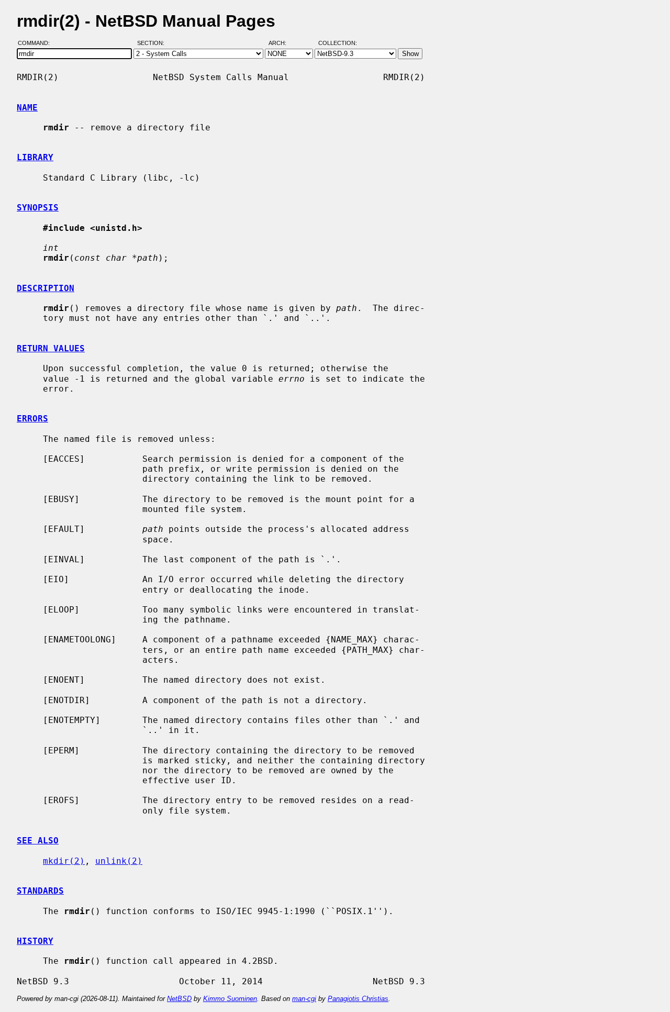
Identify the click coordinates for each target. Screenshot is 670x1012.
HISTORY (35, 941)
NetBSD (179, 999)
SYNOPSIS (38, 208)
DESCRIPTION (45, 288)
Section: (153, 43)
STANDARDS (40, 891)
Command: (37, 43)
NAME (27, 108)
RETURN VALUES (51, 348)
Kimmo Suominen (230, 999)
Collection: (337, 43)
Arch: (282, 43)
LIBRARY (35, 157)
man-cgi (304, 999)
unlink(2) (118, 861)
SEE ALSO (38, 841)
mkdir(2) (64, 861)
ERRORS (32, 419)
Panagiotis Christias (358, 999)
